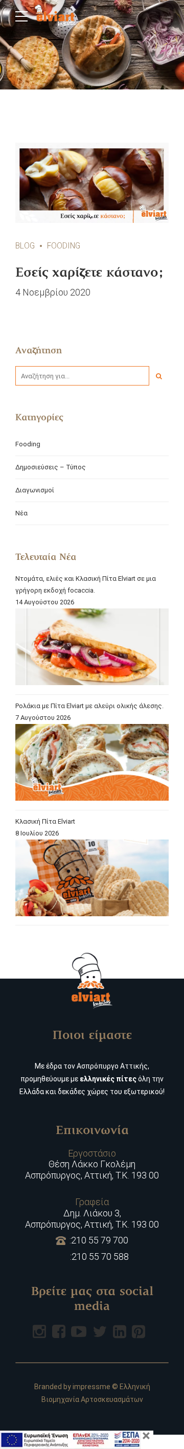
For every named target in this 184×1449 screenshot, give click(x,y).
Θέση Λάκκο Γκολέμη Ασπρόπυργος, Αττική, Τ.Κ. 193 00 (92, 1164)
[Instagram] (39, 1331)
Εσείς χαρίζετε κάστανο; (89, 273)
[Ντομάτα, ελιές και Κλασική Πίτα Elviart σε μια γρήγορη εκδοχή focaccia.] (92, 648)
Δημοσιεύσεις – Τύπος (50, 467)
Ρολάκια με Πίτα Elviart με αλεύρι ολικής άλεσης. (89, 706)
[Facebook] (58, 1331)
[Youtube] (78, 1331)
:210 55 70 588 (99, 1256)
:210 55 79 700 (99, 1240)
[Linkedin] (119, 1331)
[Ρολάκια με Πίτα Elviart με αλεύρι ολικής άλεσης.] (92, 764)
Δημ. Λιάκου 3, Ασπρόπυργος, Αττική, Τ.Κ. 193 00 (92, 1212)
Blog (25, 246)
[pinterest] (138, 1331)
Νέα (21, 513)
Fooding (63, 246)
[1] (92, 183)
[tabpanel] (92, 183)
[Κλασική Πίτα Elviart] (92, 880)
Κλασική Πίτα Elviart (45, 821)
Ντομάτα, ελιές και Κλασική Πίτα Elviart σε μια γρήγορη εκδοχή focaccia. (85, 584)
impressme (91, 1387)
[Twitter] (100, 1331)
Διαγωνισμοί (34, 490)
